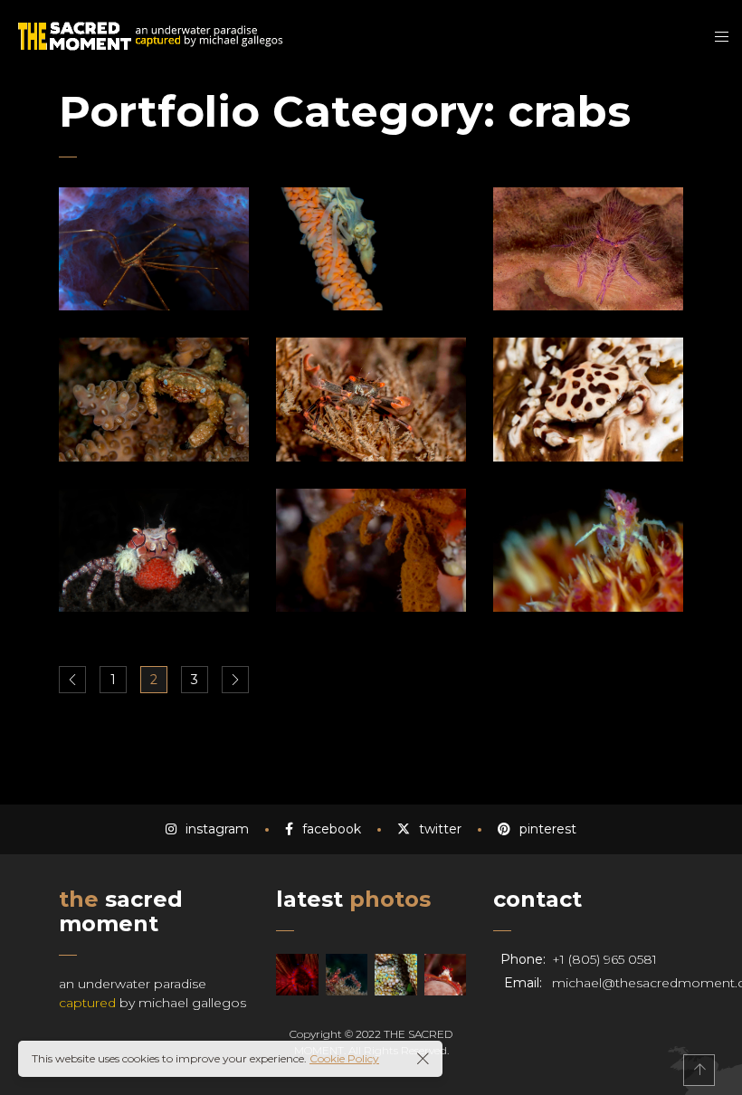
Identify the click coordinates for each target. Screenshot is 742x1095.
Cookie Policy (344, 1058)
